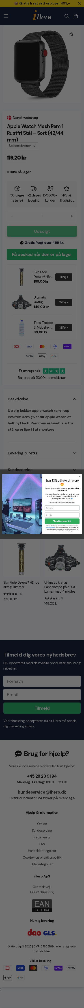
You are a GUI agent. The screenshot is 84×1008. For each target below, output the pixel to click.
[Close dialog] (79, 476)
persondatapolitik (50, 527)
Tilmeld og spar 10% (62, 521)
